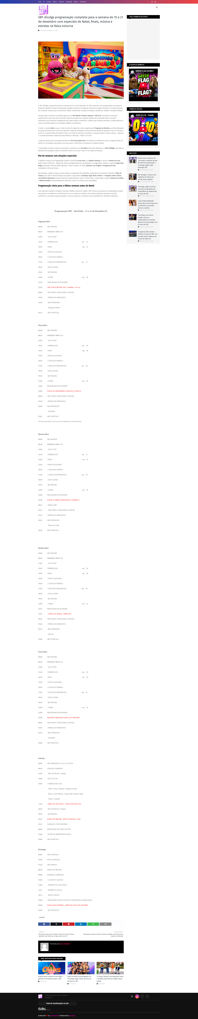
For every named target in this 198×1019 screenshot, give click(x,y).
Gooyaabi (72, 1015)
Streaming (69, 1)
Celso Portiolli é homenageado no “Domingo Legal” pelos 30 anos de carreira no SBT (79, 979)
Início (39, 1)
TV (44, 1)
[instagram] (155, 2)
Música (55, 1)
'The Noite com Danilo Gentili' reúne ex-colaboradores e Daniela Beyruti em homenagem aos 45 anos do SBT (147, 219)
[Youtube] (142, 996)
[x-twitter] (152, 2)
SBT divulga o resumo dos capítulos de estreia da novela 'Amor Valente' (147, 177)
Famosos (61, 1)
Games (76, 1)
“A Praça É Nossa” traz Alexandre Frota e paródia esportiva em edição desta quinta (110, 979)
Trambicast (83, 1)
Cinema (49, 1)
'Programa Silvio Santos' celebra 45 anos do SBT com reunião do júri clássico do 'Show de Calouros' (147, 235)
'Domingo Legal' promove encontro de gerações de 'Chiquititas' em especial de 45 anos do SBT (147, 190)
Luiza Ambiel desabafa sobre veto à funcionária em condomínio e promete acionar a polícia (148, 204)
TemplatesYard (54, 1015)
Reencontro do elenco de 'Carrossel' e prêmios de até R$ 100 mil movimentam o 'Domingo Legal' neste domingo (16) (147, 162)
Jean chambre (64, 944)
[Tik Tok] (147, 996)
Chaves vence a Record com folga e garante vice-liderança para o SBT (50, 978)
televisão (42, 917)
